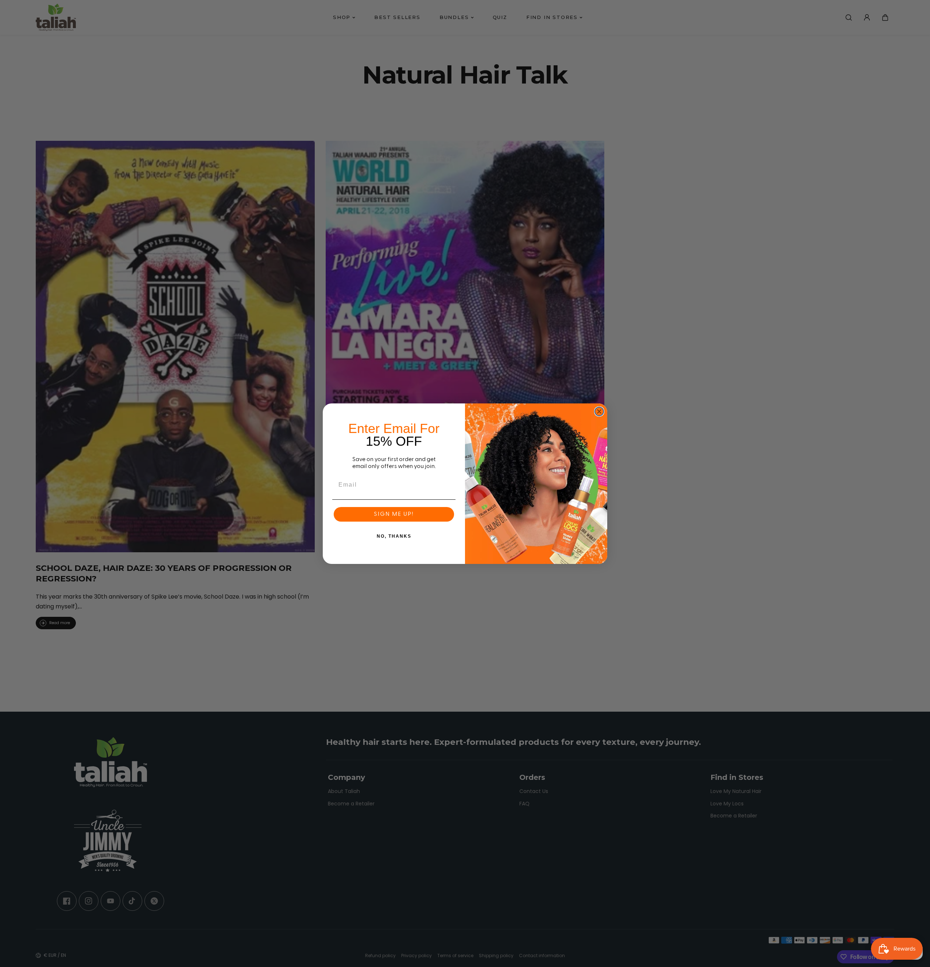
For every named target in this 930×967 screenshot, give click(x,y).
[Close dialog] (599, 411)
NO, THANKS (394, 536)
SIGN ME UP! (394, 514)
